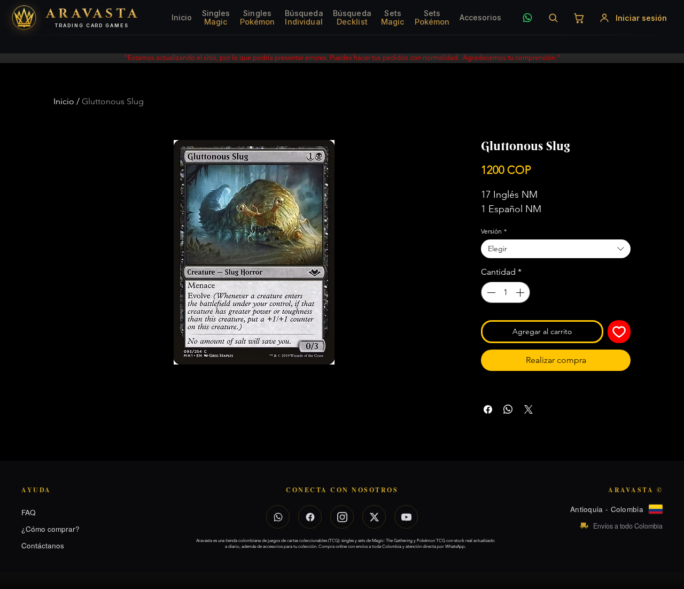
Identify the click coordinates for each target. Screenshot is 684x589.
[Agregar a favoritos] (619, 331)
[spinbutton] (506, 292)
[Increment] (521, 292)
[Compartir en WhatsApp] (508, 409)
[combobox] (556, 248)
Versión (494, 231)
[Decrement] (490, 292)
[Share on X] (528, 409)
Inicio (63, 101)
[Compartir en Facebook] (487, 409)
